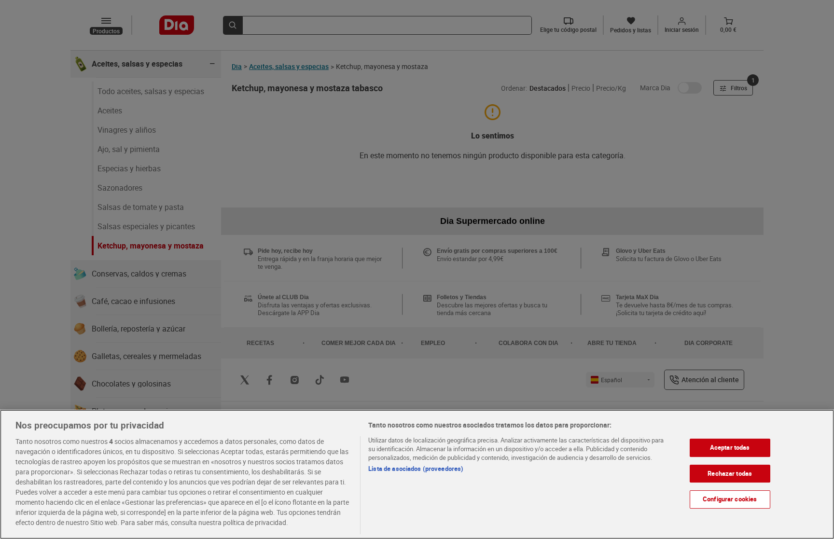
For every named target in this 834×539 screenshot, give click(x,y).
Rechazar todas (730, 473)
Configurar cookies (730, 499)
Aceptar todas (730, 447)
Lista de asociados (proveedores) (415, 468)
